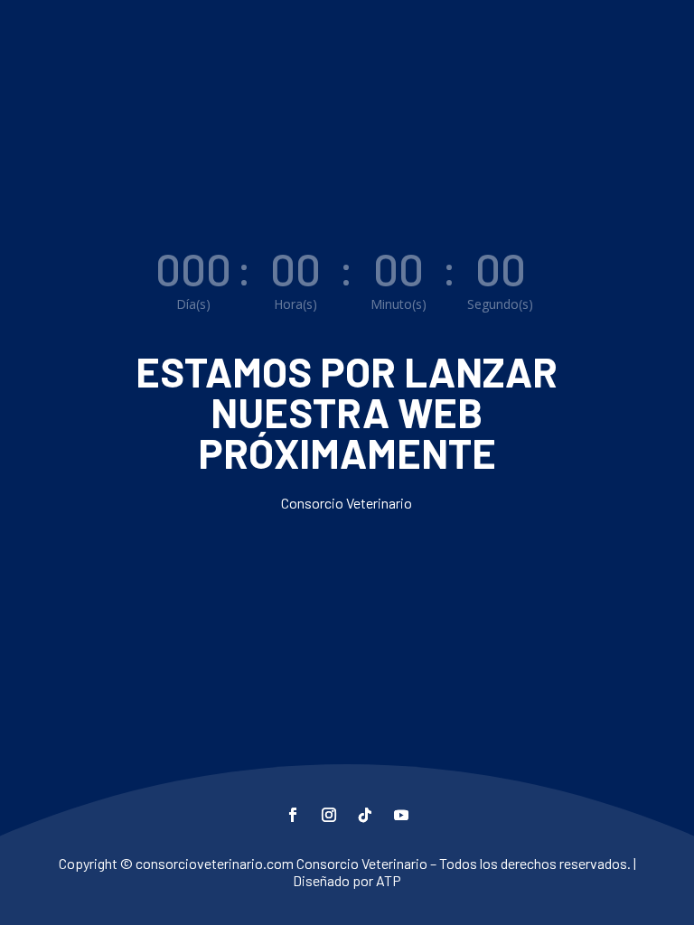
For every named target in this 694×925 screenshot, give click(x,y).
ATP (388, 880)
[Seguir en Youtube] (401, 814)
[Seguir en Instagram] (328, 814)
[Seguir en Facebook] (292, 814)
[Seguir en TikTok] (365, 814)
